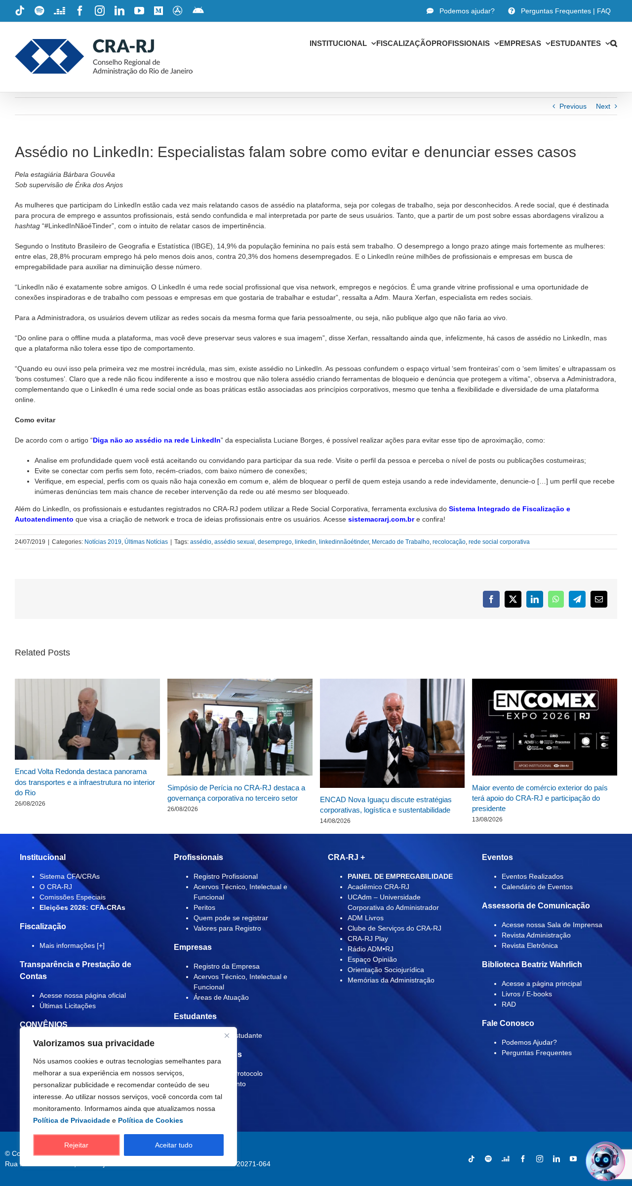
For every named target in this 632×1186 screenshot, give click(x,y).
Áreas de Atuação (221, 997)
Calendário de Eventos (537, 887)
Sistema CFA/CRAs (70, 876)
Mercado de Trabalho (401, 541)
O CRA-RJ (56, 887)
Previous (573, 106)
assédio (200, 541)
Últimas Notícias (146, 541)
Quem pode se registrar (231, 918)
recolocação (449, 541)
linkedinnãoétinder (344, 541)
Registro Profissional (226, 876)
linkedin (305, 541)
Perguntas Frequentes (537, 1053)
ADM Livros (366, 918)
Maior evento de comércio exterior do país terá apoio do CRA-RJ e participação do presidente (540, 798)
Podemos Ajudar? (529, 1042)
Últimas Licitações (68, 1006)
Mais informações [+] (72, 945)
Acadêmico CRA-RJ (378, 887)
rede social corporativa (499, 541)
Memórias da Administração (391, 980)
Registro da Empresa (227, 966)
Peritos (204, 907)
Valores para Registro (227, 928)
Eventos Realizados (532, 876)
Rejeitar (76, 1145)
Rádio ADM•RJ (371, 949)
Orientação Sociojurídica (386, 970)
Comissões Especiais (73, 897)
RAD (509, 1004)
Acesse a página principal (542, 983)
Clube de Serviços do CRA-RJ (394, 928)
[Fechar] (227, 1035)
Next (603, 106)
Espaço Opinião (372, 959)
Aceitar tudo (174, 1145)
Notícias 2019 (102, 541)
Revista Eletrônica (530, 945)
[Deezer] (506, 1158)
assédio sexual (234, 541)
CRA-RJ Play (368, 938)
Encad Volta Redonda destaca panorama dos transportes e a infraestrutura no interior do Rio (85, 782)
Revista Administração (536, 935)
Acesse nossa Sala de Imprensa (552, 925)
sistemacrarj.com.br (381, 519)
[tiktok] (471, 1158)
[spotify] (488, 1158)
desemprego (275, 541)
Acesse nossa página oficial (83, 995)
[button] (613, 43)
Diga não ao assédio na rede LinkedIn (157, 440)
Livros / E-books (527, 994)
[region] (128, 1096)
